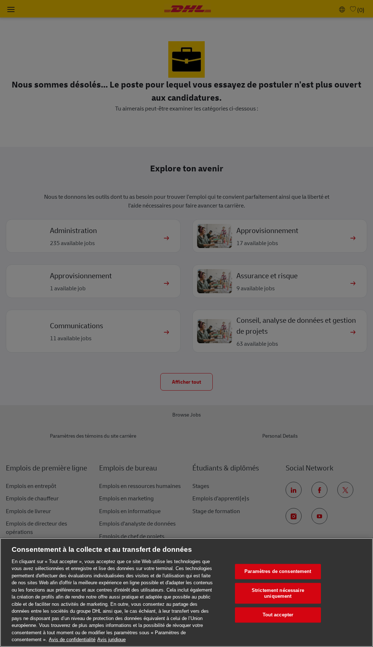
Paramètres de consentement (277, 571)
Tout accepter (278, 615)
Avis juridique (111, 639)
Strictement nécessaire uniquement (278, 593)
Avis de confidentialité (72, 639)
